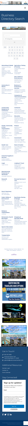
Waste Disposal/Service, (7, 201)
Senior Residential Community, (18, 186)
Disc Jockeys (17, 82)
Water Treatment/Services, (7, 204)
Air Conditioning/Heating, (20, 146)
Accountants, (22, 89)
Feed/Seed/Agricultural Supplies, (19, 69)
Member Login (6, 368)
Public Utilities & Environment (6, 198)
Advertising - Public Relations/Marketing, (6, 71)
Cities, (15, 142)
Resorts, (23, 167)
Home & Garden (18, 145)
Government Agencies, (19, 139)
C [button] (14, 47)
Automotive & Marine (5, 86)
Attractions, (4, 231)
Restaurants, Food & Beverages (7, 217)
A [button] (9, 47)
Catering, (9, 220)
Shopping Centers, (18, 223)
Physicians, (8, 147)
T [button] (11, 55)
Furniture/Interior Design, (20, 222)
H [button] (12, 50)
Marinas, (3, 88)
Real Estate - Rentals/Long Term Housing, (20, 206)
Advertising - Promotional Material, (7, 74)
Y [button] (14, 58)
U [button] (14, 55)
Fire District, (20, 142)
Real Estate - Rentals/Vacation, (18, 202)
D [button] (17, 47)
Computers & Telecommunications (20, 96)
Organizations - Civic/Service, (5, 131)
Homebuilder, (5, 113)
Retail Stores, (17, 220)
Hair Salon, (16, 188)
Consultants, (17, 92)
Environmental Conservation (17, 73)
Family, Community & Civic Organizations (7, 127)
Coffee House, (5, 221)
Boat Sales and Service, (7, 229)
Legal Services (5, 164)
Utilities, (3, 200)
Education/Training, (18, 117)
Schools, (16, 121)
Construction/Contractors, (7, 112)
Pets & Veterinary (6, 191)
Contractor (17, 107)
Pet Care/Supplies (6, 194)
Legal (3, 163)
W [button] (19, 55)
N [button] (11, 53)
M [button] (9, 53)
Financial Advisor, (18, 131)
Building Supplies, (6, 158)
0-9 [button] (5, 47)
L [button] (22, 50)
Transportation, (5, 238)
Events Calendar (17, 249)
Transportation (6, 235)
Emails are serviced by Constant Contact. (10, 402)
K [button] (19, 50)
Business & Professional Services (17, 87)
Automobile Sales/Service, (7, 89)
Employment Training (19, 122)
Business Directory (8, 249)
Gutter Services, (17, 109)
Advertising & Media (7, 65)
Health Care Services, (6, 146)
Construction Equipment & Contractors (5, 109)
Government (17, 137)
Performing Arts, (17, 80)
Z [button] (17, 58)
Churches (4, 214)
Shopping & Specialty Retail (18, 217)
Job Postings (13, 250)
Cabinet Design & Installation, (18, 148)
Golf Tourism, (10, 231)
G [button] (9, 50)
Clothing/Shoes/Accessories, (20, 221)
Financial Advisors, (18, 129)
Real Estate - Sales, (18, 200)
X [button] (22, 55)
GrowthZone (18, 424)
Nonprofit (4, 179)
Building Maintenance (6, 160)
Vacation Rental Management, (17, 165)
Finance (16, 125)
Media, (3, 69)
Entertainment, (17, 79)
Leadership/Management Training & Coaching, (20, 119)
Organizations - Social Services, (6, 133)
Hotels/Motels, (17, 167)
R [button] (22, 53)
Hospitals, (4, 147)
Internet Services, (18, 100)
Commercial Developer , (19, 110)
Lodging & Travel (19, 163)
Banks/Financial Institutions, (17, 128)
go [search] (14, 42)
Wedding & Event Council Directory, (20, 183)
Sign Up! (14, 406)
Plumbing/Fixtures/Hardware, (20, 151)
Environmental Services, (7, 202)
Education (17, 116)
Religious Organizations (6, 211)
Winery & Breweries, (6, 222)
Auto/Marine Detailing (6, 93)
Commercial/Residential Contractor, (7, 117)
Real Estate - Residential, (19, 204)
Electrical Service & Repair (20, 113)
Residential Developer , (19, 111)
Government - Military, (19, 140)
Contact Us (19, 250)
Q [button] (20, 53)
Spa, (15, 184)
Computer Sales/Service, (19, 98)
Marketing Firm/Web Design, (6, 68)
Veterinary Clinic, (5, 193)
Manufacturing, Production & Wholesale (6, 173)
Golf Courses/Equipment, (7, 228)
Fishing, (16, 71)
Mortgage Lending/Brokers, (18, 133)
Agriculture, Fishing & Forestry (19, 66)
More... (3, 76)
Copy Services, (17, 99)
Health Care (5, 145)
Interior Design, (17, 150)
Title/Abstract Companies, (19, 91)
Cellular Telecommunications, (19, 103)
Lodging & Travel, (18, 168)
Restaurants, (4, 220)
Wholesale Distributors (7, 176)
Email (5, 390)
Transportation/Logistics (7, 239)
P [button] (17, 53)
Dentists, (4, 149)
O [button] (14, 53)
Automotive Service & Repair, (6, 91)
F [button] (22, 47)
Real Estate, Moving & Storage (19, 198)
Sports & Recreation (7, 227)
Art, (22, 79)
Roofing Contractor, (6, 114)
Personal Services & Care (19, 179)
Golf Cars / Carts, (5, 236)
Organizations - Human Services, (7, 136)
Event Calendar (6, 372)
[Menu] (25, 7)
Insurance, (16, 89)
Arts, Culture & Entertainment (18, 77)
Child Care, (4, 137)
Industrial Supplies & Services (7, 156)
